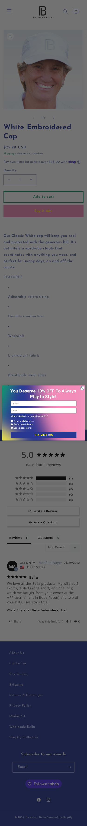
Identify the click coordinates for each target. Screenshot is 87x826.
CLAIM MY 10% (43, 435)
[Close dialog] (82, 388)
